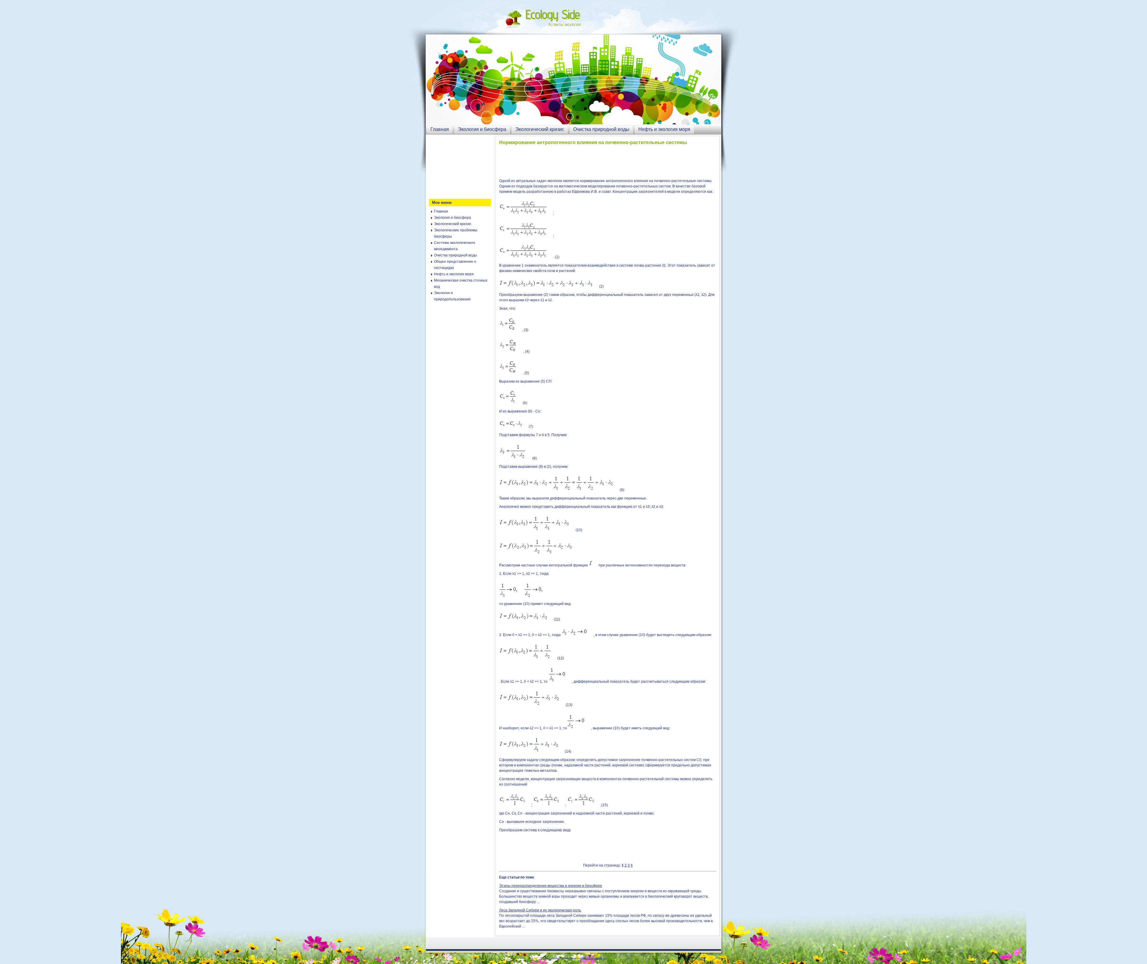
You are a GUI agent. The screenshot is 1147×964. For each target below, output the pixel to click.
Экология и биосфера (482, 129)
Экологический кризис (539, 129)
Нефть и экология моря (664, 129)
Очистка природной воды (601, 129)
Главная (439, 129)
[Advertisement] (459, 166)
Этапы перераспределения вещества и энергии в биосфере (550, 886)
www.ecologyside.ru (592, 958)
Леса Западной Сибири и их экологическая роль (540, 910)
